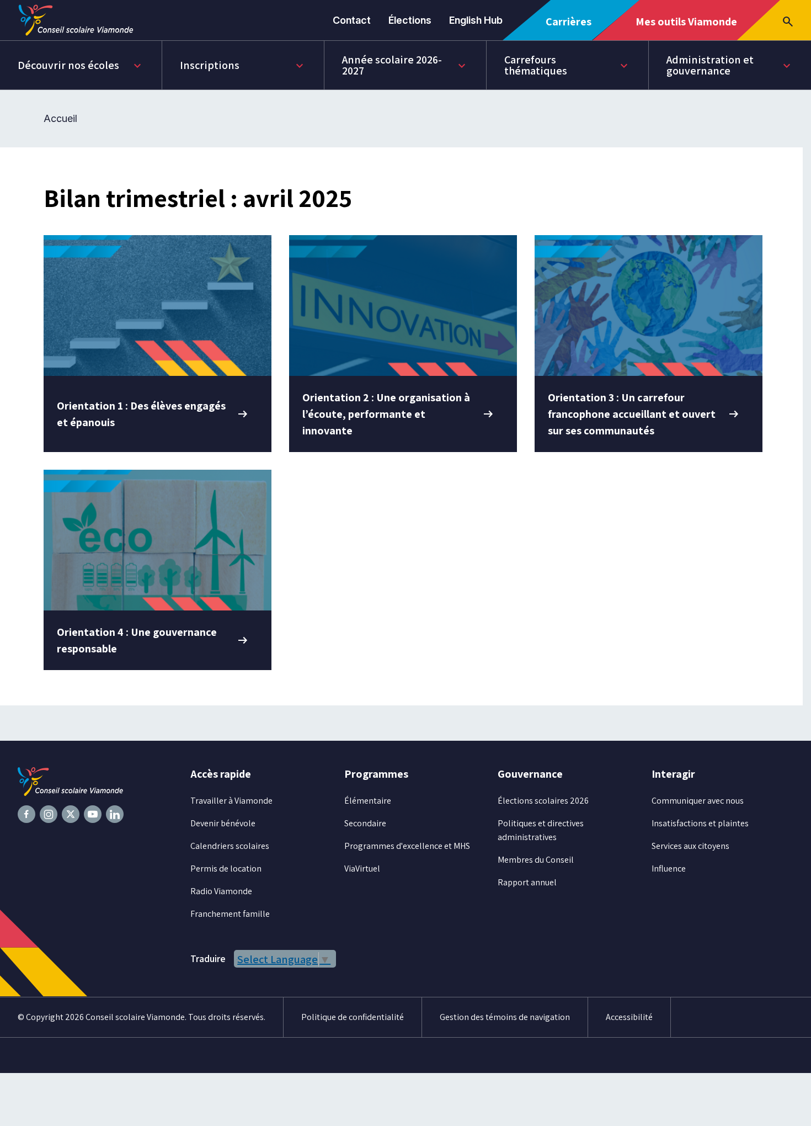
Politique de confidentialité (352, 1017)
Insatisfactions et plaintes (700, 823)
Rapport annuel (527, 882)
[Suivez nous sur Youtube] (93, 814)
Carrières (572, 27)
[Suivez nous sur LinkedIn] (115, 814)
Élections (409, 20)
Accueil (60, 118)
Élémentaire (367, 800)
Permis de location (226, 868)
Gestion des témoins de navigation (505, 1017)
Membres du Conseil (536, 859)
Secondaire (365, 823)
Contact (352, 20)
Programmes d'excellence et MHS (407, 846)
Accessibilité (629, 1017)
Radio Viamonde (221, 891)
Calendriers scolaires (229, 846)
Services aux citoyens (690, 846)
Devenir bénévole (222, 823)
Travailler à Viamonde (231, 800)
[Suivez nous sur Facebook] (26, 814)
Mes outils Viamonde (686, 27)
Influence (669, 868)
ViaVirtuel (362, 868)
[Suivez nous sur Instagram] (48, 814)
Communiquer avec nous (698, 800)
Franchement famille (230, 914)
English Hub (476, 20)
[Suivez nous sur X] (70, 814)
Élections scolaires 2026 (543, 800)
